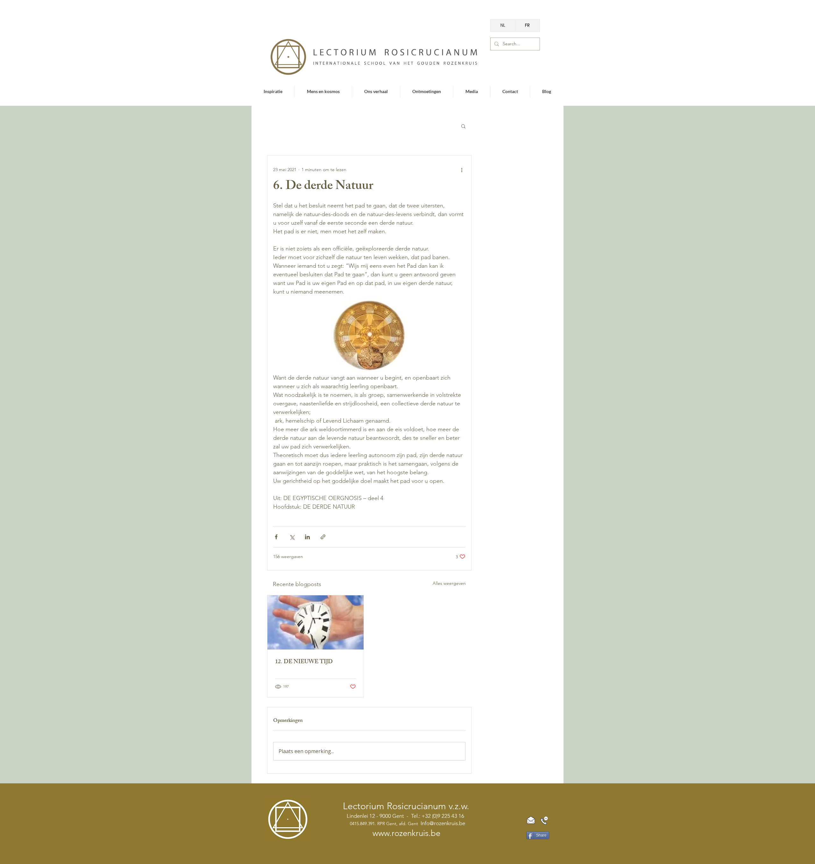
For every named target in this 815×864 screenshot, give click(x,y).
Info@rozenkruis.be (443, 823)
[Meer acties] (461, 169)
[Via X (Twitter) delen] (292, 537)
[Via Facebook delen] (276, 537)
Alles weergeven (449, 583)
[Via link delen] (323, 537)
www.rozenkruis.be (406, 833)
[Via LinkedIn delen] (307, 537)
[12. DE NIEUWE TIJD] (315, 622)
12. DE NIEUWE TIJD (304, 662)
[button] (463, 125)
